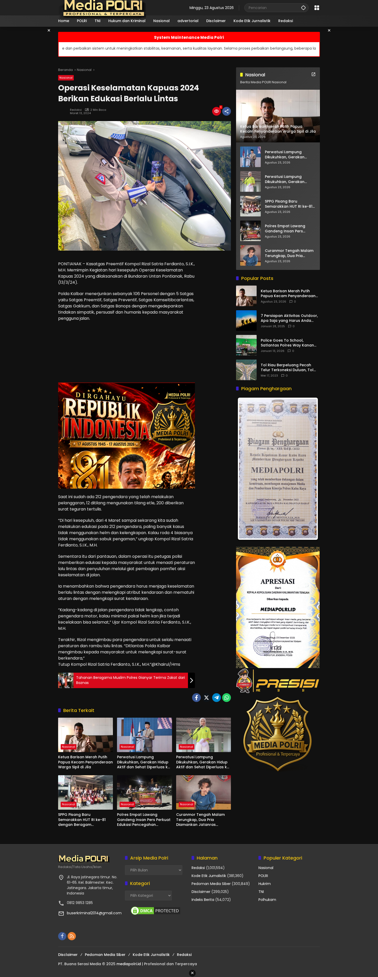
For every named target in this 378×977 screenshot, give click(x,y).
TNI (261, 891)
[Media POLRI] (102, 7)
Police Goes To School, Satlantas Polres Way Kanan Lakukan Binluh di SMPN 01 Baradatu (287, 343)
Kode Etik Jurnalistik (209, 875)
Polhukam (267, 899)
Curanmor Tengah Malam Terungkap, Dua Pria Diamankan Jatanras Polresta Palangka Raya (200, 819)
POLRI (263, 875)
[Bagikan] (226, 111)
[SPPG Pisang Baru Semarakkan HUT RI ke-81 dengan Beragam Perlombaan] (85, 792)
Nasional (66, 78)
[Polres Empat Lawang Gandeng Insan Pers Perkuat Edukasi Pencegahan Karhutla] (144, 792)
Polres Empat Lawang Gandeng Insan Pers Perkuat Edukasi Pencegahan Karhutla (143, 819)
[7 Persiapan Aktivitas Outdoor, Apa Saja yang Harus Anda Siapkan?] (246, 320)
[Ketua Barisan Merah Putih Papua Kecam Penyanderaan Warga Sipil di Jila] (85, 735)
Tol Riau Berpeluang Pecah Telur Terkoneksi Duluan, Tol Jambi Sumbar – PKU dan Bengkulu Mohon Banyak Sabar (290, 368)
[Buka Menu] (317, 8)
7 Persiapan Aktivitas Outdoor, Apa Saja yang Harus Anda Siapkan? (289, 318)
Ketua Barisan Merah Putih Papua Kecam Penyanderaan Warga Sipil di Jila (85, 762)
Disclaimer (201, 891)
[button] (303, 7)
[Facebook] (196, 697)
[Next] (308, 468)
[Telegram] (216, 697)
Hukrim (264, 883)
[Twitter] (206, 697)
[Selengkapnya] (313, 74)
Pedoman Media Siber (211, 883)
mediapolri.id (128, 963)
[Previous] (247, 468)
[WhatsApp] (226, 697)
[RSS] (72, 936)
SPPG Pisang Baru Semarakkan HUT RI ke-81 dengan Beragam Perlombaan (82, 819)
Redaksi (76, 109)
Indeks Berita (203, 899)
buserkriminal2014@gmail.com (94, 913)
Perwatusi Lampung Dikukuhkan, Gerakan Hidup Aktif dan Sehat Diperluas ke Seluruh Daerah (143, 762)
